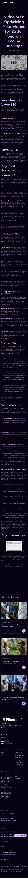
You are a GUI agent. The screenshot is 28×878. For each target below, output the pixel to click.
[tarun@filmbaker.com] (2, 743)
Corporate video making (6, 838)
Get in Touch (20, 835)
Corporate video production (7, 841)
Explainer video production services (8, 820)
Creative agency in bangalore (7, 823)
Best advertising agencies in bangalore (9, 816)
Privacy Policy (5, 866)
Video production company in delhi (8, 850)
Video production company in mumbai (9, 834)
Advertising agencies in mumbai (8, 831)
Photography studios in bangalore (8, 818)
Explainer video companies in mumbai (9, 836)
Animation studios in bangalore (7, 813)
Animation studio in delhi (6, 857)
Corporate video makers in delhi (8, 854)
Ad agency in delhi (5, 859)
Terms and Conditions (20, 866)
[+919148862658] (2, 741)
